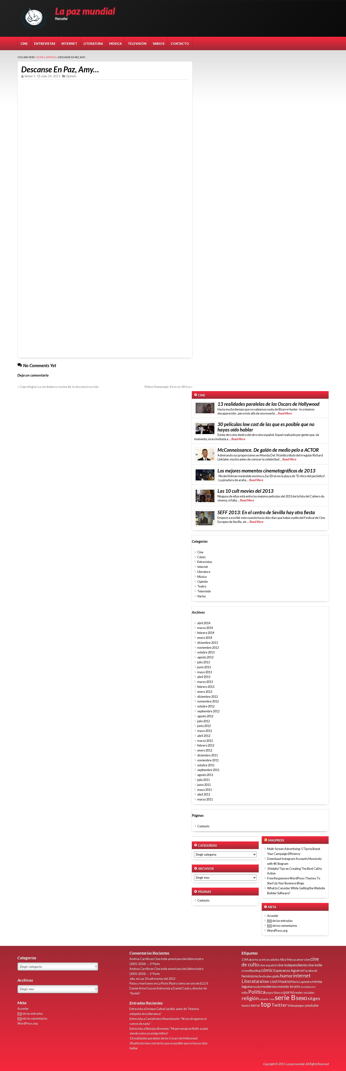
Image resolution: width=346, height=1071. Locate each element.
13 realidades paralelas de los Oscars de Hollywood (268, 404)
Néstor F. (30, 76)
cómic (267, 970)
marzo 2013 (205, 682)
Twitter (279, 1005)
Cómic (201, 557)
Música (115, 43)
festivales (265, 976)
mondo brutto (289, 986)
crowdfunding (251, 971)
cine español (268, 965)
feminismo (249, 976)
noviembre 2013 (208, 647)
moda (257, 987)
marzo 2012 (205, 741)
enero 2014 (204, 638)
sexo (301, 997)
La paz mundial (85, 11)
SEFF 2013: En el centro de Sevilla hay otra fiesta (266, 512)
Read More (285, 413)
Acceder (272, 916)
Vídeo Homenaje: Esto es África (167, 387)
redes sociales (304, 992)
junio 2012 (204, 726)
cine (307, 959)
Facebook (310, 971)
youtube (311, 1005)
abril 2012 (203, 736)
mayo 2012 (204, 731)
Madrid (284, 981)
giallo (276, 976)
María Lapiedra (301, 982)
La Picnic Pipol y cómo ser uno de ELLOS (182, 983)
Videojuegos (296, 1005)
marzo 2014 (205, 628)
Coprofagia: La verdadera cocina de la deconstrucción (59, 387)
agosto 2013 (205, 657)
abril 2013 (203, 677)
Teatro (201, 586)
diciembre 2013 (207, 642)
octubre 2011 (205, 765)
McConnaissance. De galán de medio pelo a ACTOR (268, 450)
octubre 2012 (205, 706)
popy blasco (274, 992)
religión (250, 998)
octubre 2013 (205, 652)
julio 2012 (203, 721)
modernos (269, 986)
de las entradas (280, 921)
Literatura (93, 43)
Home (40, 57)
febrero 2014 (205, 633)
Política (256, 992)
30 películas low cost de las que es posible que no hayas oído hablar (265, 426)
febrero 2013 (205, 687)
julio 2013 (203, 662)
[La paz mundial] (34, 28)
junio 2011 (204, 785)
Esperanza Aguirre (288, 970)
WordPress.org (277, 930)
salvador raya (266, 999)
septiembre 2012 (208, 711)
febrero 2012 (205, 745)
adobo (274, 959)
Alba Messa (288, 959)
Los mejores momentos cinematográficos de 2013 (266, 470)
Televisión (137, 43)
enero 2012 (204, 750)
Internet (69, 43)
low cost (270, 981)
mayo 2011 (204, 790)
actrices (264, 959)
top (266, 1004)
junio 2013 (204, 667)
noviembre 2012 (208, 701)
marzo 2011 (205, 799)
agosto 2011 (205, 775)
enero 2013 (204, 691)
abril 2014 (203, 623)
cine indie (314, 965)
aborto (253, 959)
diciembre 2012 (207, 696)
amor (300, 959)
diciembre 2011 (207, 755)
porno (288, 992)
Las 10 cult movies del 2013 (245, 491)
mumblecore (308, 986)
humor (286, 975)
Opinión (51, 57)
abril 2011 (203, 794)
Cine (24, 43)
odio (244, 992)
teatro (245, 1005)
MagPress (276, 840)
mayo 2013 (204, 672)
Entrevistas (44, 43)
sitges (314, 998)
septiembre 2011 (208, 770)
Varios (159, 43)
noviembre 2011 (208, 760)
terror (255, 1005)
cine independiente (292, 965)
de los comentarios (282, 925)
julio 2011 (203, 780)
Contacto (180, 43)
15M (244, 959)
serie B (285, 997)
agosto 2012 (205, 716)
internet (301, 975)
